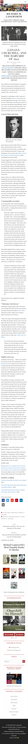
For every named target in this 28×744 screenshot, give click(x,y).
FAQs (14, 702)
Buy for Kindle (18, 627)
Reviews (14, 711)
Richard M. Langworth (1, 1)
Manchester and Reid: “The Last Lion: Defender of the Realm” (14, 526)
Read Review (14, 631)
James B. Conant (20, 516)
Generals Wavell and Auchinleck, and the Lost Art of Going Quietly (14, 535)
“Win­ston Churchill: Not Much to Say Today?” (14, 480)
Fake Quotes (14, 699)
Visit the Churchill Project (14, 682)
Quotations (14, 512)
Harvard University (8, 516)
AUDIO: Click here (6, 76)
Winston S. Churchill (7, 518)
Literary (14, 705)
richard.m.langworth (15, 647)
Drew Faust (21, 310)
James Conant (16, 98)
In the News (6, 512)
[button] (11, 634)
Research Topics (14, 708)
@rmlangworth (14, 644)
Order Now (8, 627)
